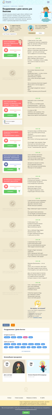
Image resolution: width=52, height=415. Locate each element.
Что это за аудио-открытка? (9, 122)
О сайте (42, 398)
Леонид (11, 347)
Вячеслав (31, 344)
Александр (7, 337)
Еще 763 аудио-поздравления (9, 34)
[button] (6, 50)
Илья (6, 347)
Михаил (17, 347)
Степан (39, 347)
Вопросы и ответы (32, 398)
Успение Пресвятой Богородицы (37, 375)
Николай (23, 347)
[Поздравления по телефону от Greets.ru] (7, 2)
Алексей (13, 344)
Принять (26, 412)
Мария (25, 337)
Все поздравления (26, 351)
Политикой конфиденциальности (28, 409)
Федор (30, 337)
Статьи (9, 398)
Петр (29, 347)
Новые (40, 33)
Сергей (33, 347)
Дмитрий (37, 344)
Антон (19, 344)
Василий (13, 337)
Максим (19, 337)
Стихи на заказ (19, 398)
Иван (43, 344)
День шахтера (8, 375)
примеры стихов (37, 317)
